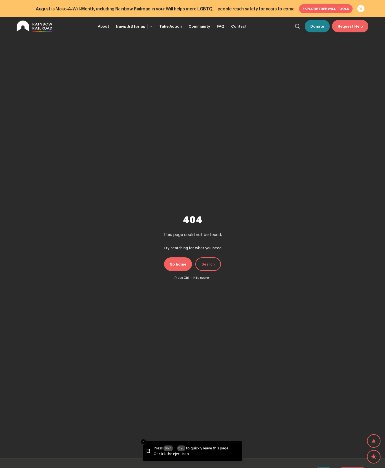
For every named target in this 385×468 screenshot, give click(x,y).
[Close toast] (143, 442)
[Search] (297, 26)
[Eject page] (373, 441)
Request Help (350, 26)
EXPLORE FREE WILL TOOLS (325, 8)
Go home (178, 264)
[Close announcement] (361, 9)
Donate (317, 26)
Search (208, 264)
